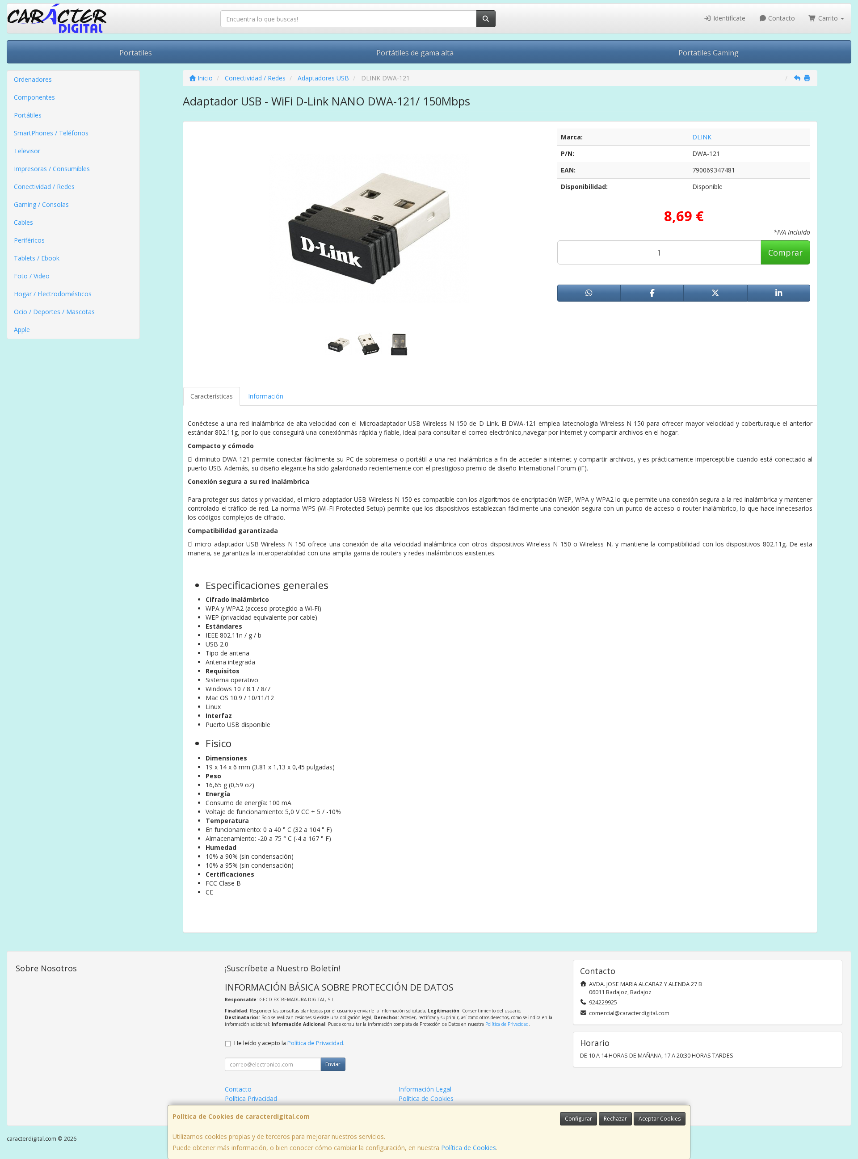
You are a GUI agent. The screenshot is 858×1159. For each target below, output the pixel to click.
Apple (22, 329)
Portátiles (28, 115)
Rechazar (615, 1118)
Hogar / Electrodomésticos (53, 294)
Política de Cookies (468, 1147)
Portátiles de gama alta (415, 53)
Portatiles (135, 53)
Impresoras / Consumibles (52, 168)
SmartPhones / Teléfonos (51, 133)
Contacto (780, 18)
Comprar (785, 252)
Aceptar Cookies (660, 1118)
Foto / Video (32, 276)
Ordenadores (33, 79)
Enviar (333, 1064)
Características (211, 396)
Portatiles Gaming (708, 53)
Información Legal (425, 1089)
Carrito (828, 18)
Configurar (578, 1118)
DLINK (701, 137)
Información (265, 396)
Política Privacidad (251, 1098)
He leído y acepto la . (289, 1043)
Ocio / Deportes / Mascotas (54, 311)
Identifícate (728, 18)
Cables (23, 222)
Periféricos (29, 240)
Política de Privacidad (507, 1024)
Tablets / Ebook (36, 258)
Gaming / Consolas (41, 204)
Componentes (34, 97)
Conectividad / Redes (44, 186)
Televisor (27, 151)
